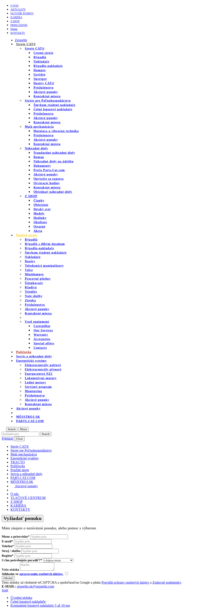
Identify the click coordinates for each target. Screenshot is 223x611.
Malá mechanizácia (39, 126)
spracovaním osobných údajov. (41, 574)
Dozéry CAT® (44, 83)
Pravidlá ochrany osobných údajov (125, 582)
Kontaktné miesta (47, 96)
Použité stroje (26, 235)
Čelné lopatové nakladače (53, 109)
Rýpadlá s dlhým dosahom (45, 244)
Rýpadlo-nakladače (48, 66)
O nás (14, 5)
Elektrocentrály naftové (43, 365)
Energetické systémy (31, 360)
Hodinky (40, 218)
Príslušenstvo (44, 87)
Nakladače (41, 61)
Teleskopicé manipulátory (44, 265)
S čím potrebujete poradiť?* (22, 560)
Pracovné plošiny (38, 278)
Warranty (41, 334)
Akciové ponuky (46, 92)
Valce (29, 270)
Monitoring (33, 391)
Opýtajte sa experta (49, 178)
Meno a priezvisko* (16, 536)
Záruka (30, 300)
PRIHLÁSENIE (18, 25)
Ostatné (39, 226)
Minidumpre (34, 274)
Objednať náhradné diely (53, 191)
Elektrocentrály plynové (43, 369)
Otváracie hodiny (47, 183)
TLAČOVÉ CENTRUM (28, 498)
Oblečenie (41, 204)
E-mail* (7, 541)
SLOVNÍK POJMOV (22, 13)
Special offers (44, 343)
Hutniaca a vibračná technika (56, 131)
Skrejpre (40, 79)
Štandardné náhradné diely (54, 152)
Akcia (38, 231)
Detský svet (42, 209)
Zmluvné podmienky (166, 582)
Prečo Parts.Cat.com (49, 170)
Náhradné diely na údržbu (54, 161)
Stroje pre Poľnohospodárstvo (48, 100)
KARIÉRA (16, 17)
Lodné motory (35, 382)
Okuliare (40, 222)
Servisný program (38, 386)
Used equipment (37, 321)
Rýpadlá (40, 57)
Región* (8, 555)
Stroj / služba (11, 551)
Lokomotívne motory (41, 378)
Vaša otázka (10, 569)
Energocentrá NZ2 (38, 373)
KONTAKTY (17, 33)
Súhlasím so (32, 574)
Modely (39, 213)
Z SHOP (15, 21)
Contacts (40, 347)
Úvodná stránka (21, 597)
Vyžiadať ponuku (22, 518)
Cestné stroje (43, 52)
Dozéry (30, 261)
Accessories (42, 339)
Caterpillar (42, 326)
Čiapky (39, 200)
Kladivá (31, 287)
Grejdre (40, 74)
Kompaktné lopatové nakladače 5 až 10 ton (40, 605)
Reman (39, 157)
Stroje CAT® (34, 48)
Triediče (31, 291)
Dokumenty (42, 165)
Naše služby (33, 296)
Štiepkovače (34, 283)
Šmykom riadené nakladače (54, 105)
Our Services (43, 330)
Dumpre (40, 70)
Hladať (14, 29)
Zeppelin (21, 40)
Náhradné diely (36, 148)
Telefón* (8, 546)
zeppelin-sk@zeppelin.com (35, 586)
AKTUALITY (18, 9)
